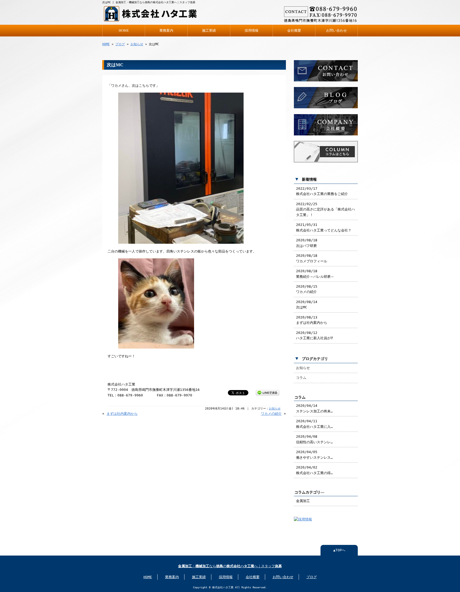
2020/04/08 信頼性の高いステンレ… (314, 439)
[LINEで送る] (267, 392)
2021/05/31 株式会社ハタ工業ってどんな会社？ (323, 227)
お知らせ (136, 44)
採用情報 (251, 30)
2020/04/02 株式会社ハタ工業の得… (314, 470)
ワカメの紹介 (271, 414)
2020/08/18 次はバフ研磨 (306, 242)
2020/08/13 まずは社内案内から (311, 320)
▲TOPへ (339, 550)
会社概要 (294, 30)
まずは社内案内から (122, 414)
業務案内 (166, 30)
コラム (301, 378)
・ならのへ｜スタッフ (230, 566)
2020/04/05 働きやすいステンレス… (314, 454)
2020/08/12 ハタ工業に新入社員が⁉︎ (314, 335)
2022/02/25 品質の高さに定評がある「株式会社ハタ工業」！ (325, 209)
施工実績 (209, 30)
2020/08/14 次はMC (306, 304)
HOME (124, 30)
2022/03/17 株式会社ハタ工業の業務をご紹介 (322, 191)
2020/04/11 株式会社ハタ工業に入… (314, 423)
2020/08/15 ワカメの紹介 (306, 289)
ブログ (120, 44)
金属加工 (303, 501)
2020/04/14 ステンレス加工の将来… (314, 408)
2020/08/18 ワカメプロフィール (311, 258)
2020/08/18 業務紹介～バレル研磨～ (315, 273)
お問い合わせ (336, 30)
